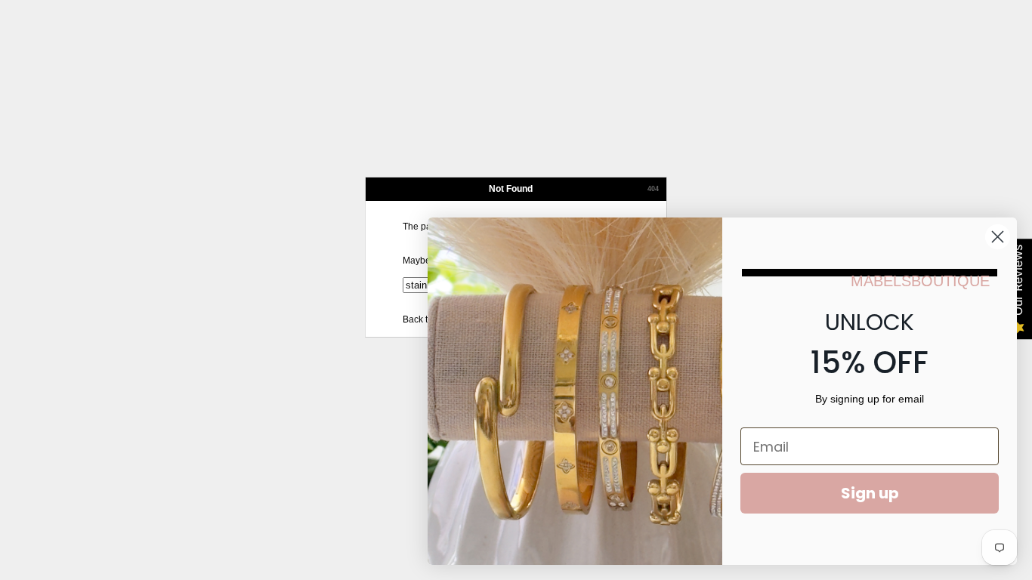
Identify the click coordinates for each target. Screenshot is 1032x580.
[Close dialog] (997, 237)
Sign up (870, 493)
